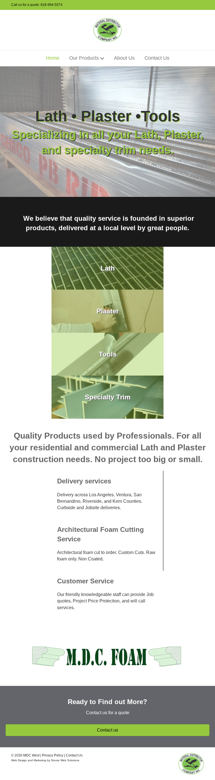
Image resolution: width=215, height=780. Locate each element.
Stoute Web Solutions (65, 760)
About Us (124, 58)
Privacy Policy (52, 755)
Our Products (84, 58)
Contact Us (156, 58)
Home (52, 58)
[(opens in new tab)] (107, 655)
